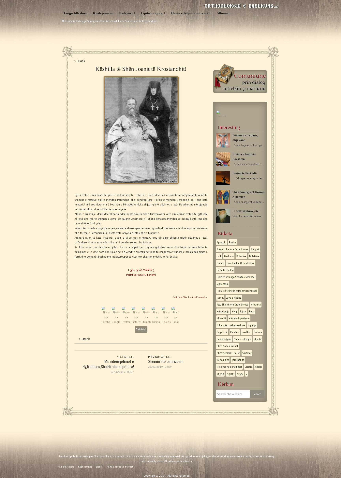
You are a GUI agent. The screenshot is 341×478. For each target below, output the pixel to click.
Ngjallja (252, 325)
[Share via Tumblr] (156, 322)
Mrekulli (221, 318)
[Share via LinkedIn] (166, 322)
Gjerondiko (223, 283)
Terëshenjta (237, 359)
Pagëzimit (222, 332)
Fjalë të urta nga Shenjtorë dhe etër (236, 276)
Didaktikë (141, 329)
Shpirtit (257, 339)
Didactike (241, 256)
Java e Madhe (233, 297)
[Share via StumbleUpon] (146, 322)
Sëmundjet (223, 359)
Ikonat (220, 297)
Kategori (126, 13)
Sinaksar (246, 352)
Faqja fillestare (75, 13)
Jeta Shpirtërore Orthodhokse (232, 304)
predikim (246, 332)
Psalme (258, 332)
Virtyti (240, 373)
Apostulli (221, 242)
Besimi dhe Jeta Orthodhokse (232, 249)
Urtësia (248, 366)
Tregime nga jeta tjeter (229, 366)
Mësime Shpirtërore (239, 318)
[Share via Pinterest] (136, 322)
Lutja (252, 311)
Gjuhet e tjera (152, 13)
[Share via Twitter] (126, 322)
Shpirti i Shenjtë (242, 339)
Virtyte (220, 373)
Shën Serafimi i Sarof (228, 352)
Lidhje (99, 466)
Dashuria (229, 256)
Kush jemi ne (103, 13)
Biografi (255, 249)
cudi (219, 256)
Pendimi (234, 332)
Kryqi (234, 311)
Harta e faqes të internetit (191, 13)
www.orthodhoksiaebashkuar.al (174, 461)
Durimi (220, 263)
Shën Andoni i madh (228, 346)
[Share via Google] (116, 322)
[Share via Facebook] (106, 322)
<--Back (79, 61)
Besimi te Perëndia (244, 173)
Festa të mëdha (225, 270)
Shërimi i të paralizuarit (166, 361)
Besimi (232, 242)
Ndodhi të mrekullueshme (231, 325)
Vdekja (258, 366)
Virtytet (230, 373)
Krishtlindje (223, 311)
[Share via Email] (175, 322)
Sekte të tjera (224, 339)
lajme (243, 311)
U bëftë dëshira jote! (245, 211)
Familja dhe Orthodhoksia (241, 263)
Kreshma (256, 304)
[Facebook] (221, 116)
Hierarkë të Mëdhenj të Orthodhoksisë (237, 290)
